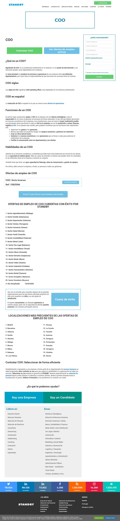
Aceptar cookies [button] (99, 518)
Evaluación (11, 446)
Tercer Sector (49, 470)
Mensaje (88, 64)
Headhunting (12, 438)
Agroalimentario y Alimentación (56, 456)
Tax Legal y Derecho (52, 431)
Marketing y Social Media (54, 442)
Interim (10, 449)
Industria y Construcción (53, 446)
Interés (108, 6)
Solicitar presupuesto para (93, 58)
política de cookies (77, 519)
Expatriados (12, 453)
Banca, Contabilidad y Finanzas (56, 424)
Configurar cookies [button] (110, 518)
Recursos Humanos (14, 417)
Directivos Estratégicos (53, 414)
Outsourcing (12, 431)
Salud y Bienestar (51, 460)
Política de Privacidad (102, 72)
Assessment (12, 435)
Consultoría (12, 428)
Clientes (93, 6)
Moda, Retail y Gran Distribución (56, 428)
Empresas (45, 6)
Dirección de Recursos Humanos (56, 417)
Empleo (77, 6)
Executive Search (14, 414)
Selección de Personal (15, 421)
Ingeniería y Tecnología (53, 453)
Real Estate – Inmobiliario (54, 467)
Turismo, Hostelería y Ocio (54, 474)
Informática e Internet (52, 438)
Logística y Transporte (53, 449)
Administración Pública (53, 463)
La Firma (101, 6)
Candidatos (55, 6)
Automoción (49, 435)
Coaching (11, 442)
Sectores (84, 6)
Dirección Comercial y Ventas (55, 421)
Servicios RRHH (66, 6)
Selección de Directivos (16, 424)
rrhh (14, 125)
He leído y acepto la (97, 72)
